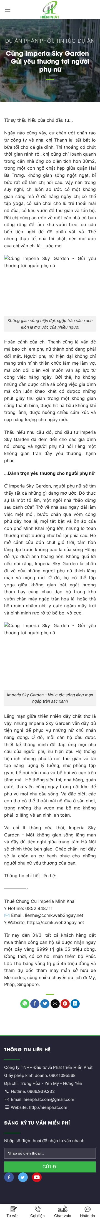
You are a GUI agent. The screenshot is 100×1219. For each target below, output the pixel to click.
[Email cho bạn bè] (55, 1004)
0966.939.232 (41, 1091)
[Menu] (7, 9)
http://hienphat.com (48, 1107)
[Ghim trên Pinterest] (65, 1004)
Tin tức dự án (75, 40)
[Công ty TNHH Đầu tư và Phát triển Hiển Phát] (50, 9)
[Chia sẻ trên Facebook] (34, 1004)
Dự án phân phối (29, 40)
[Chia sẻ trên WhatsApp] (24, 1004)
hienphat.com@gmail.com (49, 1099)
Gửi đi (50, 1166)
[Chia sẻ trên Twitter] (44, 1004)
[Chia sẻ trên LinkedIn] (75, 1004)
